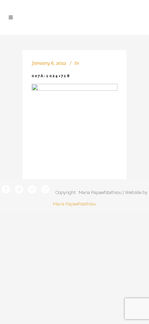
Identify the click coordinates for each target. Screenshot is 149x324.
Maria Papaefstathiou (74, 203)
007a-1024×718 (51, 76)
